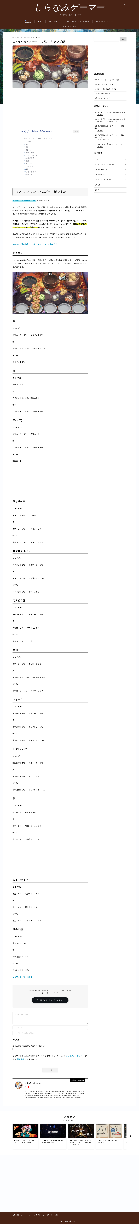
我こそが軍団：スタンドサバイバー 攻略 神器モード (110, 127)
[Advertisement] (50, 106)
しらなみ (100, 114)
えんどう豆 (30, 158)
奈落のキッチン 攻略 (102, 98)
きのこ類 (29, 174)
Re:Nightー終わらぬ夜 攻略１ (106, 89)
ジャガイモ (30, 152)
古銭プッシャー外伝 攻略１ (105, 84)
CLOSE (76, 131)
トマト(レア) (30, 166)
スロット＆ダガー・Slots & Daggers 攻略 (110, 112)
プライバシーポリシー (75, 1056)
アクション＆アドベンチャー (105, 164)
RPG (39, 37)
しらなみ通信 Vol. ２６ (103, 93)
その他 (97, 190)
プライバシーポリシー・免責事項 (77, 21)
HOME (40, 21)
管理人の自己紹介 (69, 26)
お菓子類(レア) (31, 172)
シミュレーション (101, 169)
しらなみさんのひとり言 (103, 180)
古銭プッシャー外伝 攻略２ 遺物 (107, 80)
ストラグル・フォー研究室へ (24, 201)
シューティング (100, 174)
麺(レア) (29, 150)
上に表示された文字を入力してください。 (30, 1046)
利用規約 (20, 1059)
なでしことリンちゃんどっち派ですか (38, 138)
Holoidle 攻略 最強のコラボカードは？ (109, 144)
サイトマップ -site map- (104, 21)
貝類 (27, 161)
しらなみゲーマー (69, 7)
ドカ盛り (29, 141)
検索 (123, 39)
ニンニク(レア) (31, 155)
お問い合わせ (54, 21)
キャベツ (29, 163)
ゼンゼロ (98, 185)
